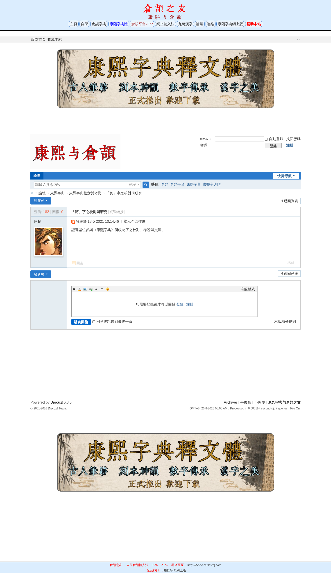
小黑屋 (259, 402)
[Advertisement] (165, 120)
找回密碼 (293, 139)
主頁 (73, 24)
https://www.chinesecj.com (204, 565)
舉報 (291, 263)
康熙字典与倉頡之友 (32, 193)
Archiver (230, 402)
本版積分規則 (285, 322)
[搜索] (146, 185)
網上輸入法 (165, 24)
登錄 (180, 304)
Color (79, 289)
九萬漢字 (185, 24)
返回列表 (291, 201)
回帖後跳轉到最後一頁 (114, 322)
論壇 (199, 24)
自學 (84, 24)
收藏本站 (55, 39)
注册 (289, 145)
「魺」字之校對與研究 (124, 193)
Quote (96, 289)
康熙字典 (193, 184)
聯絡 (210, 24)
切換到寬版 (299, 40)
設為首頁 (38, 39)
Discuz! (56, 402)
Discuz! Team (57, 408)
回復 (80, 263)
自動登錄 (276, 139)
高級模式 (248, 289)
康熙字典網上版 (230, 24)
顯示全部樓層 (134, 221)
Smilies (107, 289)
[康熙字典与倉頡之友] (75, 151)
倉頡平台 (177, 184)
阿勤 (37, 221)
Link (90, 289)
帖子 (132, 185)
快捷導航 (284, 176)
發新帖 (39, 200)
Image (85, 289)
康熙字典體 (212, 184)
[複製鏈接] (116, 212)
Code (102, 289)
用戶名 (204, 139)
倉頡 (164, 184)
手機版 (245, 402)
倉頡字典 (99, 24)
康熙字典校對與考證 (85, 193)
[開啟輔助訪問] (294, 40)
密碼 (203, 145)
